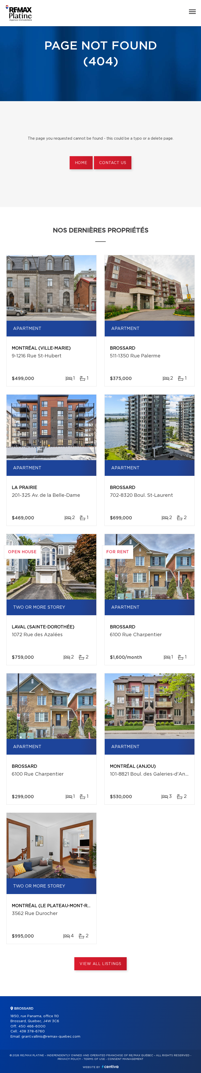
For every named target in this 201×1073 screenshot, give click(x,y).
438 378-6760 (32, 1031)
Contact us (112, 163)
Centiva (110, 1066)
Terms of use (94, 1059)
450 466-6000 (32, 1026)
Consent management (125, 1059)
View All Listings (100, 964)
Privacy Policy (69, 1059)
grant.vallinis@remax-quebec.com (50, 1036)
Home (81, 163)
